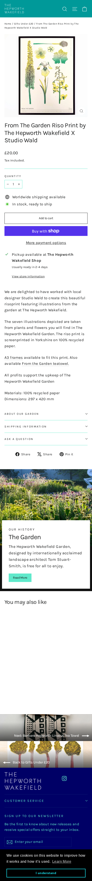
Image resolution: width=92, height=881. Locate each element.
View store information (28, 276)
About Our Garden (21, 413)
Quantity (12, 176)
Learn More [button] (61, 861)
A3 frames (13, 357)
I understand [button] (46, 873)
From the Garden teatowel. (45, 363)
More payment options (46, 242)
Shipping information (25, 426)
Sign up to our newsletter (34, 816)
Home (7, 23)
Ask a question (18, 439)
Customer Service (24, 801)
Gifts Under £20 (23, 23)
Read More (20, 578)
